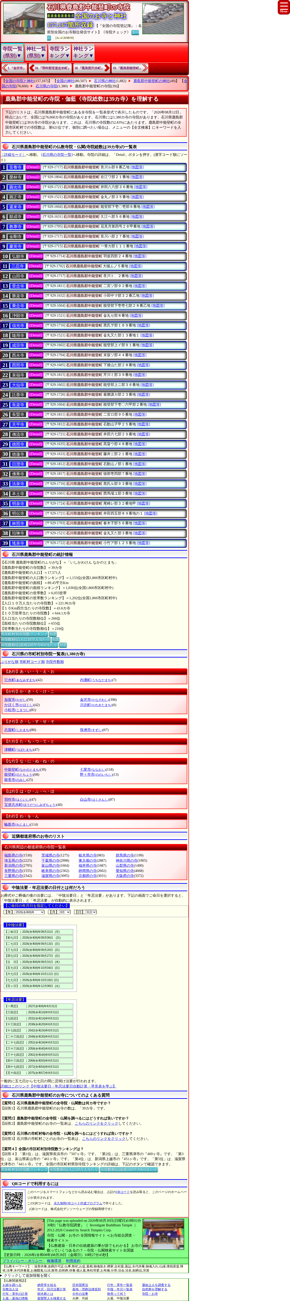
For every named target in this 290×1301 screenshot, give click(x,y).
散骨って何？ (116, 1294)
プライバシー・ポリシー (22, 1261)
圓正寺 (15, 197)
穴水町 (20, 680)
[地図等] (137, 167)
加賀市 (15, 700)
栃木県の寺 (88, 855)
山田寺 (18, 276)
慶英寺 (15, 246)
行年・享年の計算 (15, 1294)
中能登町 (22, 769)
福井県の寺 (88, 865)
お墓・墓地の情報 (15, 1298)
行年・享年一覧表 (120, 1285)
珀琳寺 (18, 533)
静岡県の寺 (88, 871)
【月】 (53, 912)
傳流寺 (18, 434)
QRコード (123, 1192)
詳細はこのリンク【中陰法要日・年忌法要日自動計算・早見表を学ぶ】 (58, 1086)
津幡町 (18, 749)
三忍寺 (18, 266)
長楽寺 (18, 405)
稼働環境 (54, 1261)
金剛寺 (15, 236)
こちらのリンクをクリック (96, 1123)
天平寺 (18, 424)
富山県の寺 (50, 865)
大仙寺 (18, 385)
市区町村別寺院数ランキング (24, 634)
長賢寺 (18, 414)
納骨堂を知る (46, 1285)
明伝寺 (18, 513)
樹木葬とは (45, 1294)
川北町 (96, 705)
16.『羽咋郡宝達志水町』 (53, 68)
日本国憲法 (80, 1285)
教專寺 (15, 226)
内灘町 (96, 680)
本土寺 (18, 493)
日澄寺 (18, 464)
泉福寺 (18, 375)
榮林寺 (15, 177)
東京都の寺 (88, 860)
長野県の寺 (13, 871)
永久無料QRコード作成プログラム (78, 1203)
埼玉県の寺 (13, 860)
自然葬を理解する (154, 1289)
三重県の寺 (13, 876)
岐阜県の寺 (50, 871)
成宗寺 (18, 345)
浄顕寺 (18, 315)
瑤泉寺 (18, 543)
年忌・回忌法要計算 (51, 1289)
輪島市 (17, 824)
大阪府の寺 (125, 876)
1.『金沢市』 (17, 68)
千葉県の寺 (50, 860)
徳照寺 (18, 444)
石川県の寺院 (46, 86)
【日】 (79, 912)
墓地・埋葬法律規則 (86, 1289)
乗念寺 (18, 306)
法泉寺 (18, 483)
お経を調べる (12, 1285)
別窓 (52, 634)
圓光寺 (15, 187)
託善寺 (18, 395)
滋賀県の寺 (50, 876)
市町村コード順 (32, 662)
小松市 (17, 710)
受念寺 (18, 286)
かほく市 (19, 705)
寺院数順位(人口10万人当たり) (26, 639)
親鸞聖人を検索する (51, 1298)
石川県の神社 (105, 81)
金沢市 (94, 700)
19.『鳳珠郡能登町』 (127, 68)
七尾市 (93, 769)
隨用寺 (18, 335)
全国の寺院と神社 (19, 81)
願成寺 (15, 216)
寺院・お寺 (150, 1294)
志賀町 (17, 730)
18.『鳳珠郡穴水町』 (89, 68)
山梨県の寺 (125, 865)
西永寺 (18, 355)
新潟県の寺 (13, 865)
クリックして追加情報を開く (27, 1275)
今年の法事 (80, 1294)
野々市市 (96, 774)
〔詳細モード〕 (13, 155)
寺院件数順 (55, 662)
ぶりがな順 (9, 662)
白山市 (94, 799)
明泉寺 (18, 503)
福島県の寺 (13, 855)
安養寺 (15, 167)
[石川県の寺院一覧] (56, 155)
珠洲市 (91, 730)
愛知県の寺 (125, 871)
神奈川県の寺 (127, 860)
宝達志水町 (30, 805)
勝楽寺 (18, 296)
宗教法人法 (10, 1289)
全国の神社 (65, 81)
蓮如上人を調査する (156, 1285)
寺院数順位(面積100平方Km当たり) (29, 645)
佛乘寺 (18, 474)
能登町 (18, 774)
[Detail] (33, 167)
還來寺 (15, 207)
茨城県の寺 (50, 855)
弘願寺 (18, 256)
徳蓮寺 (18, 454)
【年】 (9, 912)
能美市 (15, 780)
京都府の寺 (88, 876)
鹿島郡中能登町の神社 (151, 81)
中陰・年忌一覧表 (120, 1289)
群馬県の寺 (125, 855)
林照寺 (18, 523)
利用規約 (73, 1261)
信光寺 (18, 325)
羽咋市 (17, 799)
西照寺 (18, 365)
